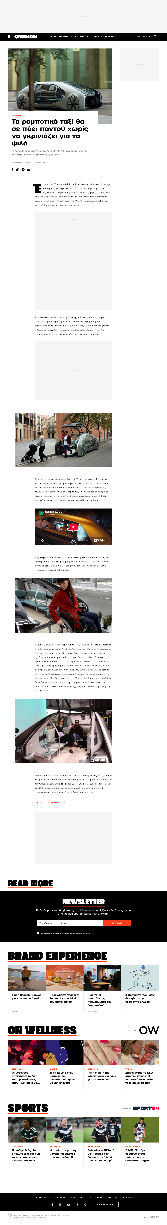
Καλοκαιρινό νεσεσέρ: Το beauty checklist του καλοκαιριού (64, 998)
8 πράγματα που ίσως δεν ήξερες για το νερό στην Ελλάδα (140, 998)
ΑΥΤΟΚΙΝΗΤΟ (19, 116)
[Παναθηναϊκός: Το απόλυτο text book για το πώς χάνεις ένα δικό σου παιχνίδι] (27, 1130)
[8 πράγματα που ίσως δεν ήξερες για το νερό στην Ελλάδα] (140, 977)
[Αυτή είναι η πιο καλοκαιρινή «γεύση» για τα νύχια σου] (102, 1052)
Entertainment (60, 36)
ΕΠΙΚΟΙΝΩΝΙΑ (42, 1198)
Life (73, 36)
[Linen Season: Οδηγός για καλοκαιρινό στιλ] (27, 977)
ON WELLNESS (42, 1031)
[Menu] (9, 36)
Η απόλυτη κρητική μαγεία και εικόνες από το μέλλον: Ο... (63, 1154)
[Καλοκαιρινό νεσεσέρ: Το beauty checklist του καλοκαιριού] (65, 977)
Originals (96, 36)
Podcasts (110, 36)
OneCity (83, 36)
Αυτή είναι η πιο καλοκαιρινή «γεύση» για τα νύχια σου (102, 1076)
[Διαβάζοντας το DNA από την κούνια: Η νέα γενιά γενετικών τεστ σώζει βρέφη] (140, 1052)
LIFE (39, 802)
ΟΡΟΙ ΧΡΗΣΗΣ (94, 1198)
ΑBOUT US (77, 1198)
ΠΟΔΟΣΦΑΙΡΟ (95, 1147)
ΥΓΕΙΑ (128, 1069)
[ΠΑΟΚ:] (140, 1130)
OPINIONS (17, 1147)
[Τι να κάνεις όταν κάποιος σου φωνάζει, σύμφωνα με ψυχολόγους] (65, 1052)
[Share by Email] (28, 169)
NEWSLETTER (105, 1204)
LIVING (54, 1069)
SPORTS (28, 1109)
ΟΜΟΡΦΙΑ (93, 1069)
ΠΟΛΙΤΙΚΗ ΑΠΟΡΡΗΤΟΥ (119, 1198)
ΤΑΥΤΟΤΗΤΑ (60, 1198)
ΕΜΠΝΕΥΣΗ (18, 1069)
